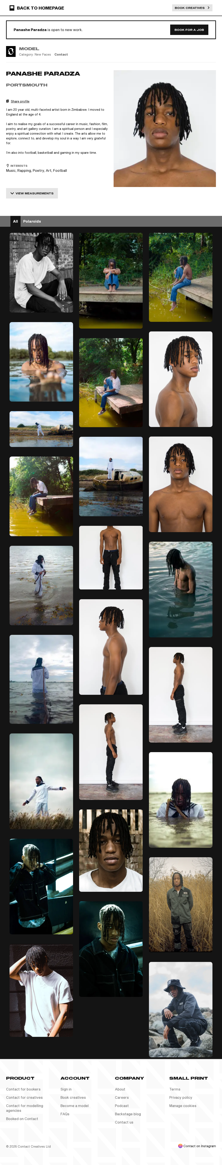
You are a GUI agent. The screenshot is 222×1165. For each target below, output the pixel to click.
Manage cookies (182, 1106)
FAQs (64, 1114)
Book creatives (73, 1097)
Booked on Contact (22, 1119)
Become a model (74, 1106)
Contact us (124, 1122)
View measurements (35, 193)
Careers (122, 1097)
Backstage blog (128, 1114)
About (120, 1089)
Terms (174, 1089)
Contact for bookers (23, 1089)
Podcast (122, 1106)
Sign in (66, 1089)
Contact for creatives (24, 1097)
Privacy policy (180, 1097)
